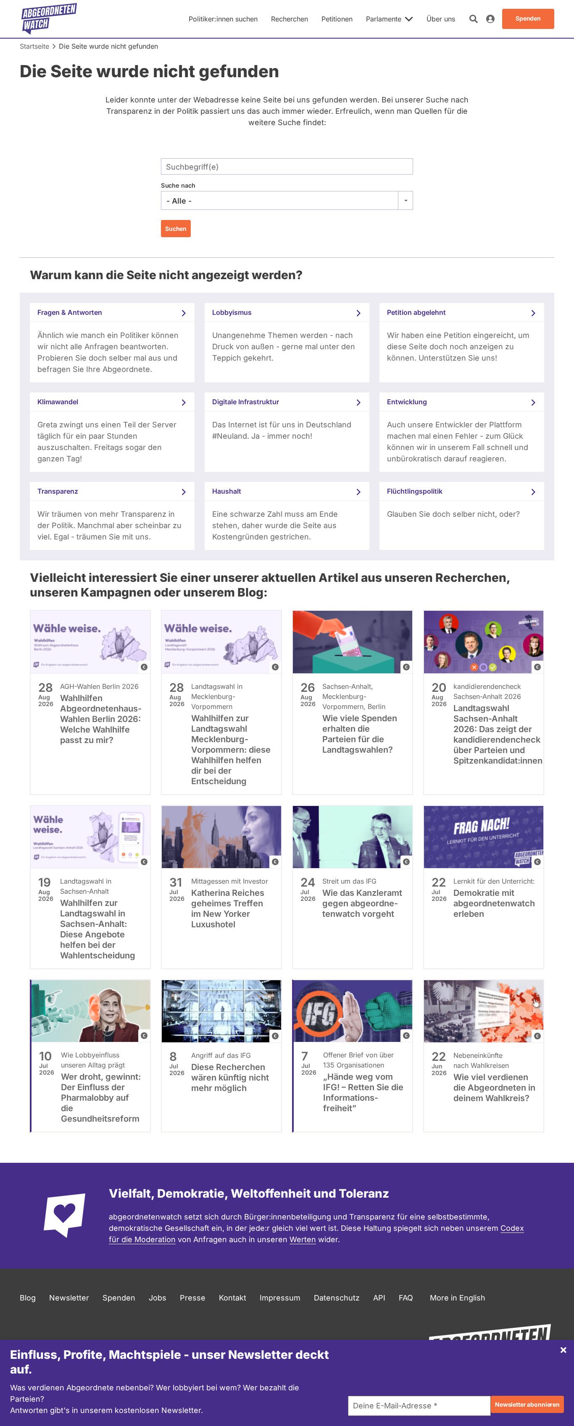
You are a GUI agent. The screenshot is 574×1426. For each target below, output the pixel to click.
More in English (457, 1297)
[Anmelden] (490, 19)
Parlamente (383, 19)
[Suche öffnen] (474, 19)
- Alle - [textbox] (179, 200)
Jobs (157, 1297)
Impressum (280, 1297)
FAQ (406, 1297)
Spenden (119, 1297)
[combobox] (287, 200)
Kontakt (232, 1297)
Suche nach (178, 185)
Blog (28, 1297)
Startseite (34, 46)
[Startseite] (49, 19)
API (379, 1297)
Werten (303, 1239)
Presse (192, 1297)
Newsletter (69, 1297)
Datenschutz (337, 1297)
